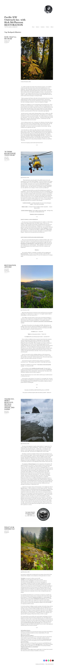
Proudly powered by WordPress (40, 664)
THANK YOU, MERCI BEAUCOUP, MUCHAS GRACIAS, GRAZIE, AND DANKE (9, 404)
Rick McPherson (6, 42)
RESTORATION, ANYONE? (10, 266)
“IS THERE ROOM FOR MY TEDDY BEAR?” (10, 153)
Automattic (51, 664)
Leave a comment (6, 159)
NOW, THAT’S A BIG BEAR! (10, 38)
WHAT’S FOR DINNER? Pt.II (9, 528)
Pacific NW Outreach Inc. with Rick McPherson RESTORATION (15, 21)
